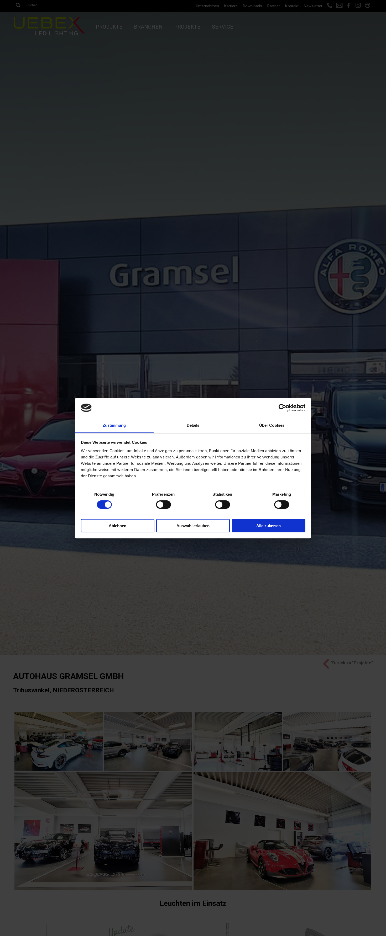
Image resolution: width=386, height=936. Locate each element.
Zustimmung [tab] (114, 425)
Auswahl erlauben (193, 525)
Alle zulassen (268, 525)
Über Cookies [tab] (271, 425)
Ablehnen (117, 525)
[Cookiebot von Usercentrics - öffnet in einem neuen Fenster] (282, 408)
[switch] (163, 504)
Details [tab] (193, 425)
